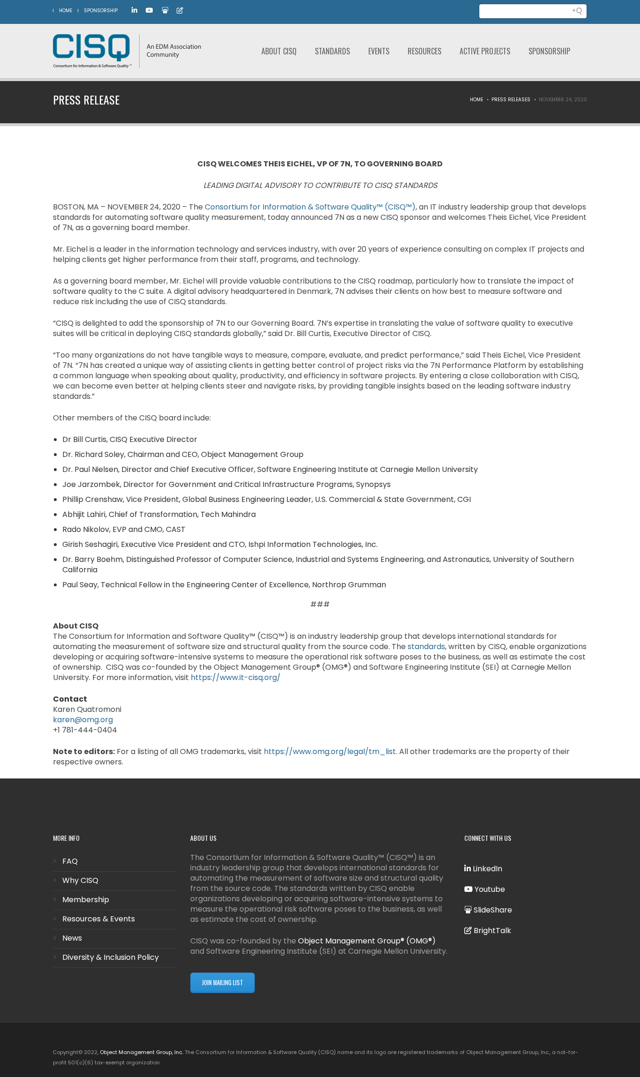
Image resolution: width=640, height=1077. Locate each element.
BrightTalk (491, 930)
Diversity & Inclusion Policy (110, 957)
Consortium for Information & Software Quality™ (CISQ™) (310, 207)
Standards (332, 51)
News (72, 938)
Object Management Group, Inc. (141, 1052)
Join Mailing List (222, 982)
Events (378, 51)
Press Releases (510, 99)
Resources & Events (98, 918)
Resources (424, 51)
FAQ (70, 861)
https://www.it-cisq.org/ (236, 677)
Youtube (489, 889)
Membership (85, 899)
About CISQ (279, 51)
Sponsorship (101, 10)
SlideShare (492, 910)
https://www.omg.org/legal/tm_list (330, 751)
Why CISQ (80, 880)
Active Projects (485, 51)
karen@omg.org (83, 719)
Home (476, 99)
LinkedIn (486, 868)
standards (426, 646)
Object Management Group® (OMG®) (367, 940)
